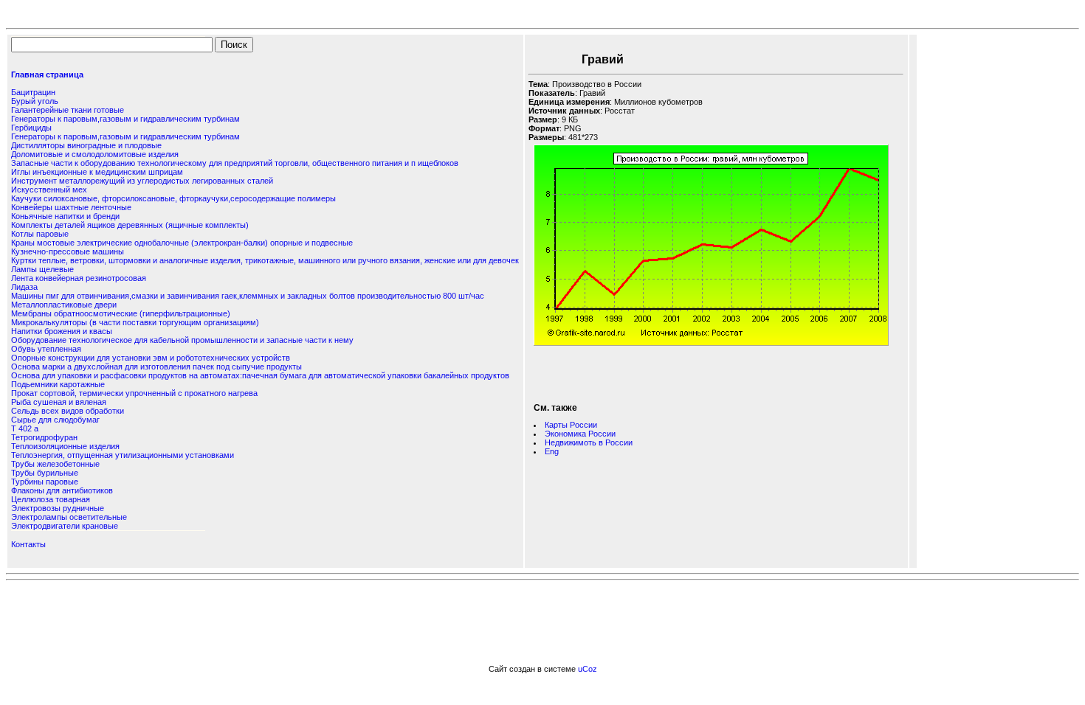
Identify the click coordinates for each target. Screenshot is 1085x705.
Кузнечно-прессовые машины (67, 251)
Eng (552, 451)
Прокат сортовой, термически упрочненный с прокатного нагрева (134, 393)
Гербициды (31, 127)
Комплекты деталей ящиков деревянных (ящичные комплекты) (130, 224)
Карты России (571, 424)
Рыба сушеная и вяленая (58, 401)
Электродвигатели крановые (64, 525)
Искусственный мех (49, 189)
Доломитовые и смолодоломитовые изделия (95, 154)
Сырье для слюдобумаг (55, 419)
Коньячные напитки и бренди (65, 216)
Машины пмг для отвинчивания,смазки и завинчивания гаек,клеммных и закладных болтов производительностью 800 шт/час (247, 295)
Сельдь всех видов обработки (67, 410)
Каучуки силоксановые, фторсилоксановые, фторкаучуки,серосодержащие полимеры (173, 198)
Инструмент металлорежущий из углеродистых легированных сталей (142, 180)
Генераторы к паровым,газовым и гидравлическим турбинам (125, 118)
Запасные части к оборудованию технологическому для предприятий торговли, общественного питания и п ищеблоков (234, 163)
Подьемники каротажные (58, 384)
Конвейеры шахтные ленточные (71, 207)
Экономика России (580, 433)
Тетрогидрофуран (44, 437)
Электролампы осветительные (69, 517)
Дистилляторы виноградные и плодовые (86, 145)
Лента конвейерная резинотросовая (78, 278)
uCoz (587, 668)
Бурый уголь (34, 101)
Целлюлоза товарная (50, 499)
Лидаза (24, 286)
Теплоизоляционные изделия (65, 446)
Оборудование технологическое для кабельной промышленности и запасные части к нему (182, 340)
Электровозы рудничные (57, 508)
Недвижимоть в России (589, 442)
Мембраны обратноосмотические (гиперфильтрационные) (120, 313)
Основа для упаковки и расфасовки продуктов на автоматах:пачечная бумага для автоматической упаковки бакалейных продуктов (260, 375)
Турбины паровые (44, 481)
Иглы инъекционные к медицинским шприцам (97, 171)
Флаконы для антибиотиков (62, 490)
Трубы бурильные (44, 472)
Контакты (28, 544)
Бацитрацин (33, 92)
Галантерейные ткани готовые (67, 109)
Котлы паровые (40, 233)
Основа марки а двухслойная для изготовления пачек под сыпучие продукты (156, 366)
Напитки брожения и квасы (61, 331)
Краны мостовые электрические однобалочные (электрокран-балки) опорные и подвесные (182, 242)
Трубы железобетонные (55, 463)
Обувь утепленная (46, 348)
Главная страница (47, 74)
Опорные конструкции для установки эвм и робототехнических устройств (150, 357)
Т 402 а (24, 428)
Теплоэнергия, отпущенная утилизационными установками (122, 455)
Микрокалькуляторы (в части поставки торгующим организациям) (135, 322)
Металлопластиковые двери (64, 304)
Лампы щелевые (42, 269)
